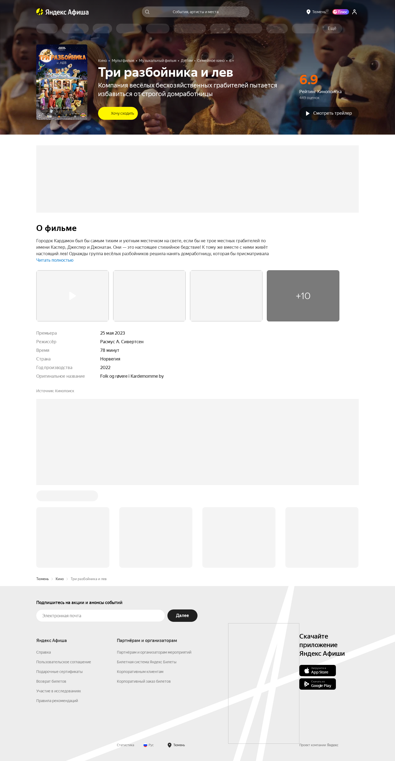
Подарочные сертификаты (59, 671)
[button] (332, 28)
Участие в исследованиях (58, 691)
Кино (60, 579)
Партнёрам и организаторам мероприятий (154, 652)
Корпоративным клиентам (140, 671)
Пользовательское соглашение (63, 662)
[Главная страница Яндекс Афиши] (39, 11)
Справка (43, 652)
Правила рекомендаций (57, 701)
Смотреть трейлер (332, 113)
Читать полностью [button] (54, 260)
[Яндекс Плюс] (340, 12)
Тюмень (42, 579)
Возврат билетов (51, 681)
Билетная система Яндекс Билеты (147, 662)
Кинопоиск (64, 391)
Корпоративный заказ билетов (144, 681)
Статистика (125, 745)
